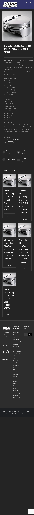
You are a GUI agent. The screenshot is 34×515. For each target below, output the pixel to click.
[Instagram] (7, 351)
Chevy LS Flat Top (14, 139)
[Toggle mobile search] (27, 2)
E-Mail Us (5, 359)
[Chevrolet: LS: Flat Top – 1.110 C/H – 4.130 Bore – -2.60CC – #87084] (9, 279)
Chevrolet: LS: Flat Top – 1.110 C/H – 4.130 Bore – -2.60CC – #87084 (9, 298)
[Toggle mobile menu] (31, 2)
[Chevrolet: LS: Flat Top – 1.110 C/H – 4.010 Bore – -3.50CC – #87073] (9, 180)
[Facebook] (3, 351)
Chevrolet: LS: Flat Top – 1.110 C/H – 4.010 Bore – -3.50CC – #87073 (9, 200)
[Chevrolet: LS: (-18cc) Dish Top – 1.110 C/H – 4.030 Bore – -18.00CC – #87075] (9, 230)
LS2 (15, 142)
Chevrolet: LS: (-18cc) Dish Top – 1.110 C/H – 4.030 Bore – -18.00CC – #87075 (9, 249)
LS (10, 142)
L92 (8, 142)
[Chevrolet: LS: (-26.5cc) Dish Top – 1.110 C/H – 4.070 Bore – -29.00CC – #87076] (24, 180)
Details (9, 216)
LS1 (12, 142)
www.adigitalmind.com (22, 413)
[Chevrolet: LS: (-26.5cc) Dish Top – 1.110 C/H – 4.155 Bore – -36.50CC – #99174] (24, 230)
